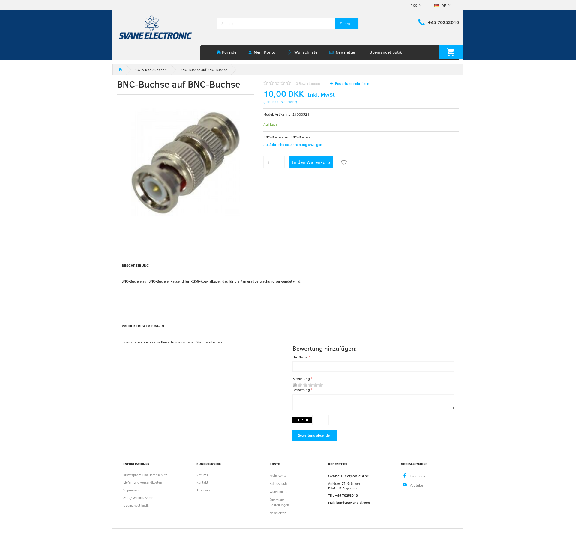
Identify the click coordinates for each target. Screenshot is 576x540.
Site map (203, 490)
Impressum (131, 490)
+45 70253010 (443, 22)
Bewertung (301, 378)
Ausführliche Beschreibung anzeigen (292, 144)
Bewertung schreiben (351, 83)
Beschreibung (135, 265)
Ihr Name (300, 357)
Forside (229, 52)
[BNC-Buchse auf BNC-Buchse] (185, 163)
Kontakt (202, 482)
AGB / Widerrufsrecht (138, 497)
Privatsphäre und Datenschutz (145, 475)
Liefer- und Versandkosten (142, 482)
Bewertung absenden (315, 435)
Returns (202, 475)
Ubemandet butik (385, 52)
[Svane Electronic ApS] (156, 26)
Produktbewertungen (143, 325)
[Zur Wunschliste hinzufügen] (344, 162)
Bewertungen (308, 83)
